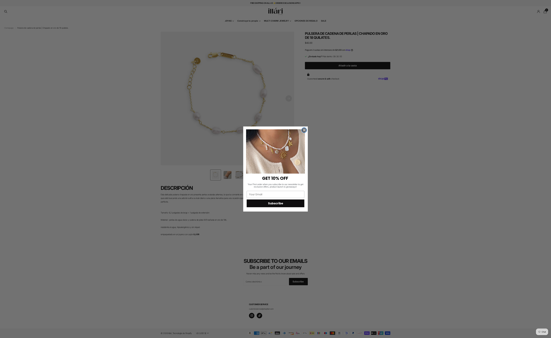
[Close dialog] (304, 130)
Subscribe (275, 203)
